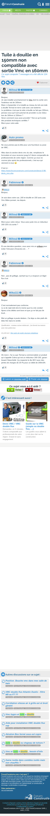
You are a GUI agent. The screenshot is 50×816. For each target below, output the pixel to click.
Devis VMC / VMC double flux (11, 425)
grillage (40, 246)
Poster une (39, 379)
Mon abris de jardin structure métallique (24, 333)
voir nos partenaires (7, 790)
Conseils (43, 10)
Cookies (31, 806)
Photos (29, 10)
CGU (18, 805)
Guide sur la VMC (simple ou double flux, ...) (35, 426)
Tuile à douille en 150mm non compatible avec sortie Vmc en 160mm (25, 62)
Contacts (6, 803)
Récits (18, 10)
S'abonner (43, 83)
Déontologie (31, 805)
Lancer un (15, 379)
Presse (23, 805)
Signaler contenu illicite (18, 803)
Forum (5, 10)
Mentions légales (33, 803)
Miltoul (6, 190)
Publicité (40, 805)
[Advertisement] (25, 558)
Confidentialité (22, 806)
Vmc (30, 100)
